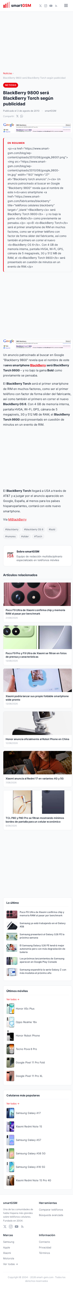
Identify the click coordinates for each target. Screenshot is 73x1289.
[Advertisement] (37, 305)
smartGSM (50, 110)
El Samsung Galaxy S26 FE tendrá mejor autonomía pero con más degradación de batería (42, 949)
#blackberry (11, 529)
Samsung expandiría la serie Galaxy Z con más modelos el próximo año (43, 971)
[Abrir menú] (66, 6)
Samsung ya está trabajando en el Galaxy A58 (43, 925)
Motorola (8, 1258)
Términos (44, 1252)
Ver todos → (12, 999)
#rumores (10, 536)
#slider (25, 536)
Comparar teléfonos (51, 1209)
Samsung (8, 1241)
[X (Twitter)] (40, 5)
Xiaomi (7, 1252)
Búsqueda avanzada (51, 1215)
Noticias (7, 73)
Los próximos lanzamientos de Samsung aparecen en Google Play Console (42, 960)
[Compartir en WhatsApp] (21, 116)
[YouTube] (50, 5)
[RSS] (56, 5)
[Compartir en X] (17, 116)
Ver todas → (10, 1264)
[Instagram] (45, 5)
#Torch (38, 536)
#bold (52, 529)
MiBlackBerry (17, 519)
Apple (6, 1247)
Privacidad (45, 1247)
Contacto (44, 1241)
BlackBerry (38, 365)
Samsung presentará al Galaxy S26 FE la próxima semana (42, 936)
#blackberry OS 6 (33, 529)
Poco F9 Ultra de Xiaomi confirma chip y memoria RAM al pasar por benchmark (42, 914)
